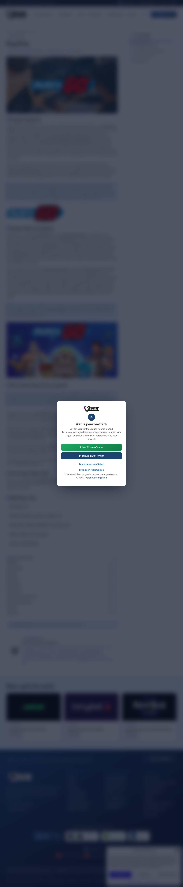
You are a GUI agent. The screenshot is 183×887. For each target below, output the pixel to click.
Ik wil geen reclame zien (91, 470)
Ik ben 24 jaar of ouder (91, 447)
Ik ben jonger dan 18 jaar (91, 464)
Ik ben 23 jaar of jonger (91, 455)
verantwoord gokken (96, 477)
